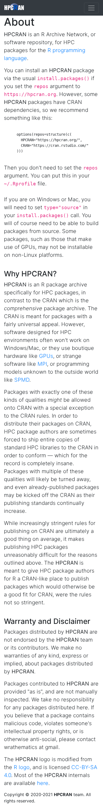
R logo (22, 767)
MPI (42, 364)
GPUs (46, 356)
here (42, 783)
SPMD (21, 380)
